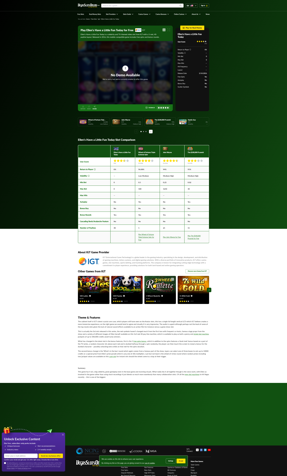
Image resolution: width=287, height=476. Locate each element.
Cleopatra (170, 473)
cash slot (112, 356)
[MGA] (151, 451)
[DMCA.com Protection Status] (117, 451)
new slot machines (192, 374)
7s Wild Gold (184, 296)
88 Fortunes (171, 470)
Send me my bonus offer (51, 455)
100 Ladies (84, 296)
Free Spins (124, 470)
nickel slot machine (201, 334)
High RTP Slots (149, 473)
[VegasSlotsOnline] (93, 463)
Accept (181, 461)
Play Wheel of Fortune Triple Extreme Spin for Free (146, 237)
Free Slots (94, 19)
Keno (192, 467)
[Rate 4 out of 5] (165, 108)
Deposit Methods (127, 473)
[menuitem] (112, 14)
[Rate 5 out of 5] (168, 108)
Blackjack (194, 473)
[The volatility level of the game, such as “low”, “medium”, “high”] (185, 53)
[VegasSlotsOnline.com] (88, 6)
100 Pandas (117, 296)
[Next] (151, 131)
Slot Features (148, 467)
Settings (170, 461)
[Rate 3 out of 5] (163, 108)
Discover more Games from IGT (197, 271)
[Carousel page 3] (146, 131)
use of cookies (150, 463)
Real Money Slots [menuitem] (95, 14)
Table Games (195, 465)
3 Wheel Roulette (153, 296)
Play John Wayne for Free (172, 237)
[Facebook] (201, 450)
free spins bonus (139, 341)
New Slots (147, 470)
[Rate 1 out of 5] (159, 108)
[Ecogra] (135, 451)
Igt (99, 19)
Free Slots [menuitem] (80, 14)
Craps (193, 470)
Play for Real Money (194, 27)
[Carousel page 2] (143, 131)
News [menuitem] (208, 14)
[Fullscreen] (168, 29)
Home (88, 19)
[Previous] (136, 131)
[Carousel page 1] (141, 131)
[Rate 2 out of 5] (161, 108)
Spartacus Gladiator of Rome (177, 467)
